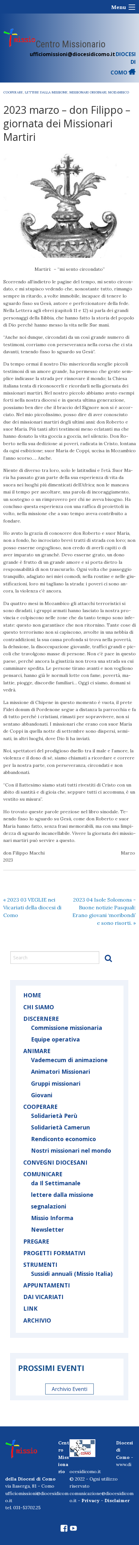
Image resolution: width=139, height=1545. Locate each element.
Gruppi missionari (55, 1083)
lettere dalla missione (46, 92)
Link (30, 1308)
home (32, 995)
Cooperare (13, 92)
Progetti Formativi (54, 1253)
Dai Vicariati (43, 1297)
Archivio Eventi (69, 1389)
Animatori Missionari (60, 1071)
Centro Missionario (70, 44)
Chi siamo (38, 1007)
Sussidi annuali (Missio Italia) (71, 1273)
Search (108, 958)
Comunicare (42, 1174)
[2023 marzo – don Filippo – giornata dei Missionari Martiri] (69, 204)
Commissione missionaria (66, 1028)
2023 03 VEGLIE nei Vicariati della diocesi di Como (32, 907)
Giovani (41, 1095)
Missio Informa (52, 1218)
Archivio (37, 1320)
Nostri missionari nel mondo (71, 1150)
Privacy (90, 1500)
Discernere (41, 1018)
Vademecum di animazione (69, 1060)
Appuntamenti (46, 1285)
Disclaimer (117, 1500)
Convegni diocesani (55, 1162)
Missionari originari (88, 92)
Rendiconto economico (63, 1139)
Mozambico (118, 92)
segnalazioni (48, 1206)
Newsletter (47, 1229)
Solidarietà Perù (54, 1116)
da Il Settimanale (55, 1183)
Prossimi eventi (51, 1368)
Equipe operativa (55, 1039)
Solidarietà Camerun (60, 1127)
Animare (36, 1051)
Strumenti (40, 1264)
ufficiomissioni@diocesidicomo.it (72, 54)
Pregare (36, 1241)
